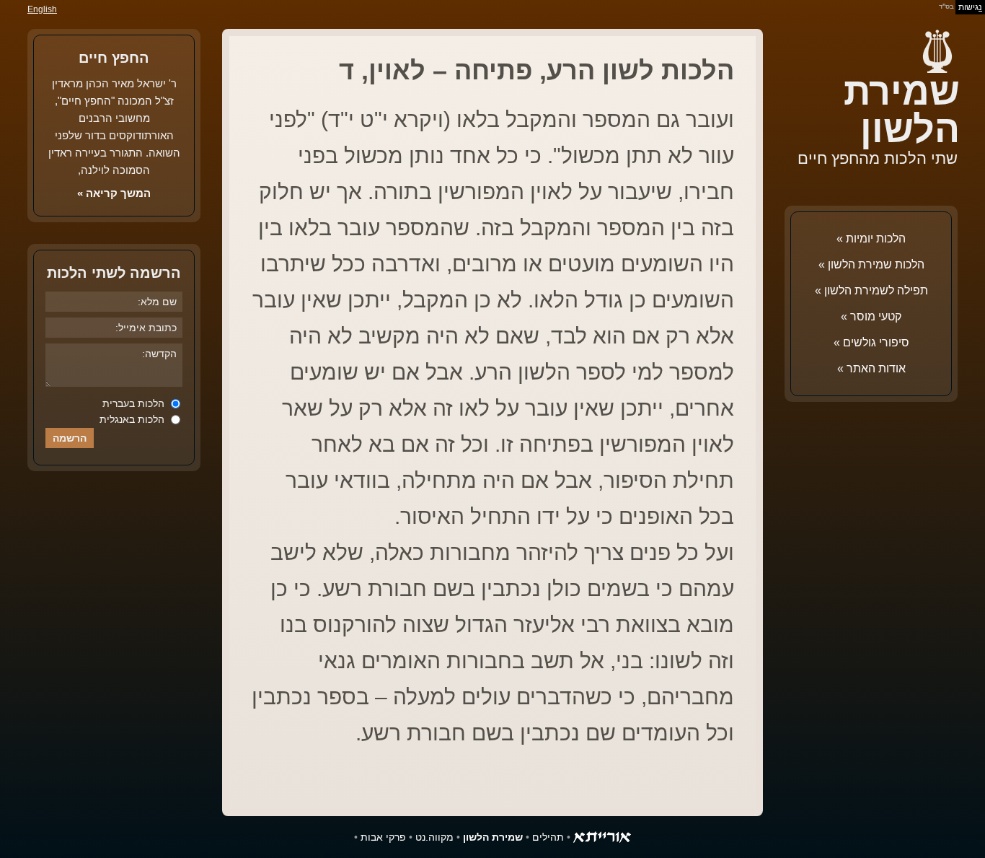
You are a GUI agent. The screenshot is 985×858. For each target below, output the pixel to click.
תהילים (548, 837)
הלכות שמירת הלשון (876, 264)
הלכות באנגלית (133, 419)
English (42, 9)
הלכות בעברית (134, 403)
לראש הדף (43, 815)
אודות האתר (876, 368)
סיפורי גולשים (876, 342)
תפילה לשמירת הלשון (876, 290)
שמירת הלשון (902, 110)
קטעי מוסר (875, 316)
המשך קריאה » (114, 193)
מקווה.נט (434, 837)
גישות (970, 7)
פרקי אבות (383, 837)
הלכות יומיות (876, 238)
